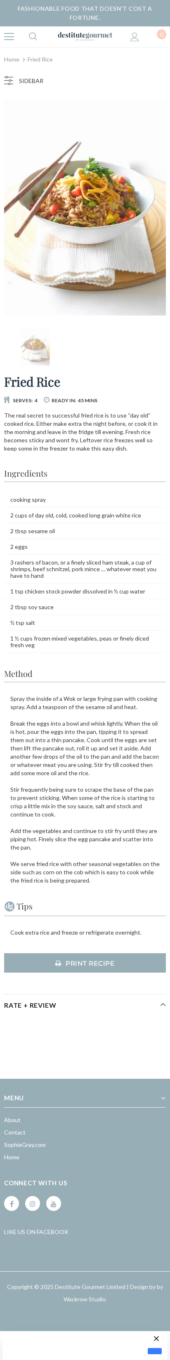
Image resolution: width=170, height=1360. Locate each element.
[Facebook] (11, 1203)
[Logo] (85, 36)
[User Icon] (134, 37)
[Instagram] (32, 1203)
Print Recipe (90, 963)
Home (11, 59)
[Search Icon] (33, 37)
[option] (85, 208)
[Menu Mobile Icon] (9, 37)
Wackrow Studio (85, 1299)
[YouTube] (53, 1203)
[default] (155, 1351)
